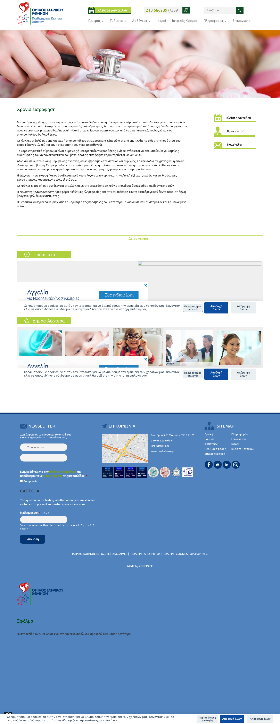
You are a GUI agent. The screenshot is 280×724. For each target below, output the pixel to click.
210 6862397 (158, 10)
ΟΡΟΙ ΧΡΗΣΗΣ (199, 553)
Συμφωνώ (30, 481)
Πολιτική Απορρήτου (62, 471)
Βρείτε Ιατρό (235, 131)
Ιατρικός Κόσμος (184, 21)
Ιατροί (161, 21)
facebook (209, 465)
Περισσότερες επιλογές (207, 719)
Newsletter (234, 144)
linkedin (227, 465)
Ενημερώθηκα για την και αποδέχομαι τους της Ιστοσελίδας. (53, 473)
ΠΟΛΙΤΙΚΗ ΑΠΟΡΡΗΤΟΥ (146, 553)
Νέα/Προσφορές (215, 448)
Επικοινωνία (241, 21)
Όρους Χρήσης (53, 475)
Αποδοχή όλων (232, 718)
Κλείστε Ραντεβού (242, 448)
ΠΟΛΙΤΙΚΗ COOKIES (175, 553)
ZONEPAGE (146, 566)
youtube (218, 465)
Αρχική (209, 434)
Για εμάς (94, 21)
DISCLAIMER (119, 553)
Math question (30, 512)
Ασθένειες (140, 21)
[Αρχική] (40, 13)
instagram (236, 465)
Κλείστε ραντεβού (112, 10)
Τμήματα (117, 21)
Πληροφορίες (214, 21)
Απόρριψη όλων (260, 718)
